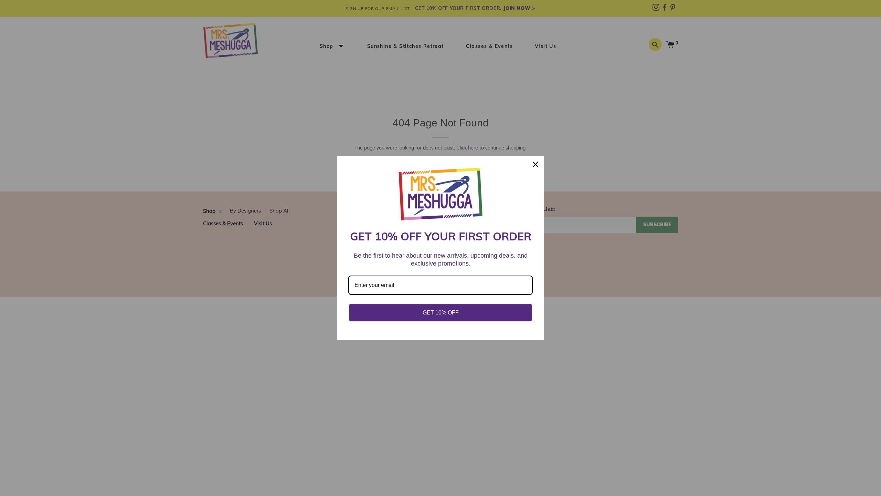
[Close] (535, 164)
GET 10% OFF (441, 313)
